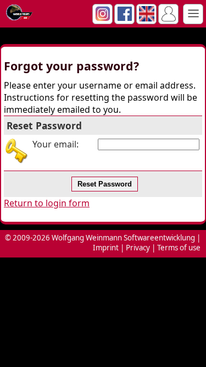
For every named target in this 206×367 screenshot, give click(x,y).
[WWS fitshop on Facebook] (124, 18)
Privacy (138, 248)
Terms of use (179, 248)
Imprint (106, 248)
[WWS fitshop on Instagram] (102, 18)
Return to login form (47, 203)
